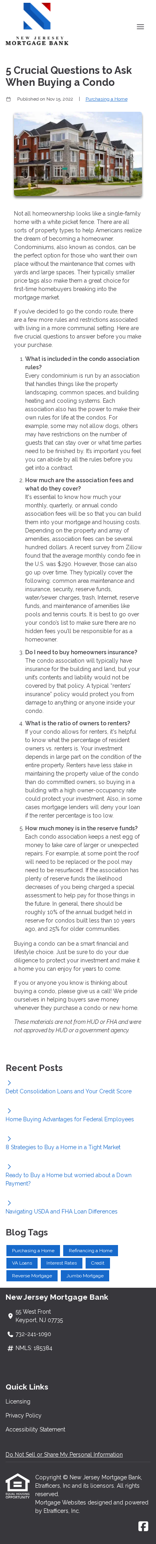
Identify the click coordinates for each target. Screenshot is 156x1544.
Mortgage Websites (61, 1502)
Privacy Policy (24, 1415)
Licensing (18, 1401)
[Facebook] (143, 1527)
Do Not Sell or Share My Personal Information (64, 1454)
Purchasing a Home (107, 99)
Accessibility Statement (35, 1429)
